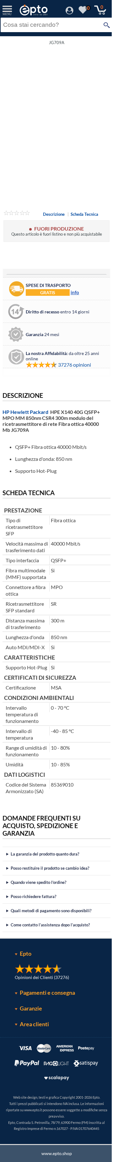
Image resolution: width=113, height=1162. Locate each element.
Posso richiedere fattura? (33, 913)
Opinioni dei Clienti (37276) (40, 994)
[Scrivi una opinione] (16, 213)
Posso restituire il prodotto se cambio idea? (50, 884)
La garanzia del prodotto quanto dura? (45, 870)
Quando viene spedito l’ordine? (38, 899)
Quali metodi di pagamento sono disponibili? (51, 927)
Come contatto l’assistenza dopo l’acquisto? (50, 941)
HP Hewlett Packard (25, 412)
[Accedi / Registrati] (69, 12)
